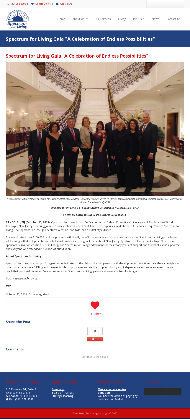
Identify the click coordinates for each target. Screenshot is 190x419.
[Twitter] (157, 4)
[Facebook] (150, 4)
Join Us (137, 19)
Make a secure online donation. (112, 390)
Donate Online (43, 3)
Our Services (102, 19)
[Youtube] (172, 4)
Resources (58, 389)
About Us (78, 19)
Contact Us (66, 3)
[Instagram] (165, 4)
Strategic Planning (62, 396)
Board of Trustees (63, 392)
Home (61, 19)
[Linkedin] (180, 4)
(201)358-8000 (18, 3)
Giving (122, 19)
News (155, 19)
